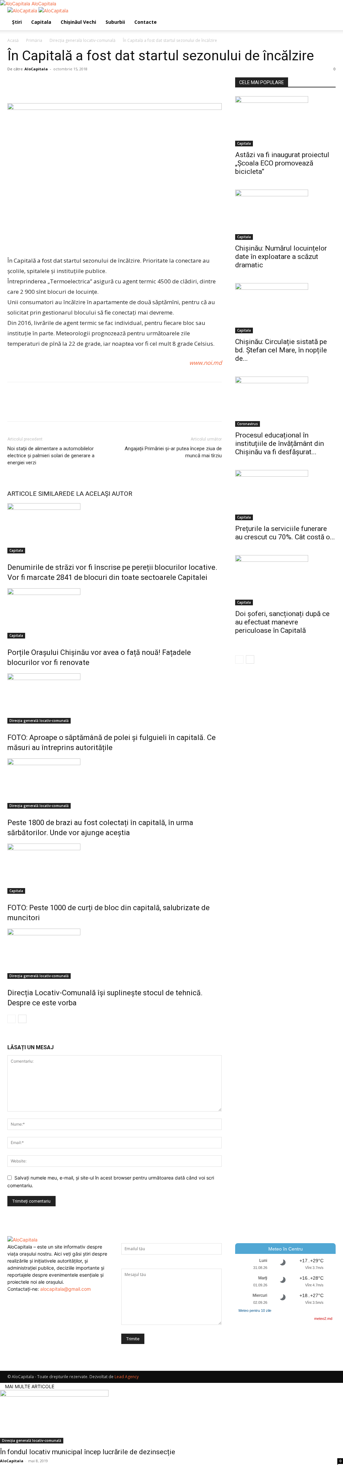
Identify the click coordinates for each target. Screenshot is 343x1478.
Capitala (41, 22)
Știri (17, 22)
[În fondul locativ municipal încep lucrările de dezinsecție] (171, 1416)
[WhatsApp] (60, 84)
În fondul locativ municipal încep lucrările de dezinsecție (87, 1452)
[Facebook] (14, 84)
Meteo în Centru (285, 1249)
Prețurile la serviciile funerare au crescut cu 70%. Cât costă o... (285, 533)
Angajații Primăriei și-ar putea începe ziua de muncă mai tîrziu (173, 452)
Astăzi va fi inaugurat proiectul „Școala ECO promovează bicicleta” (282, 163)
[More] (76, 84)
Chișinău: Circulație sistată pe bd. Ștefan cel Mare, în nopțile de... (281, 350)
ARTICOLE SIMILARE (36, 493)
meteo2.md (323, 1319)
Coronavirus (247, 423)
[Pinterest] (45, 84)
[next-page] (22, 1019)
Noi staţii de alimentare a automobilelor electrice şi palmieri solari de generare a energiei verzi (50, 456)
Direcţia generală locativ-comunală (83, 40)
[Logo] (23, 10)
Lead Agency (127, 1377)
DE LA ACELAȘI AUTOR (99, 493)
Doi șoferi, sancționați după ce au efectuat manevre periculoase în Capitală (282, 622)
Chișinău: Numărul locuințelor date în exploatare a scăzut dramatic (281, 256)
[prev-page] (11, 1019)
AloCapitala (36, 68)
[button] (328, 15)
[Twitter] (29, 84)
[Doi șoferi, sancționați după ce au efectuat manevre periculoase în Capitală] (285, 580)
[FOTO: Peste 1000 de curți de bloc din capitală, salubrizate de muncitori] (114, 869)
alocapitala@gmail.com (65, 1289)
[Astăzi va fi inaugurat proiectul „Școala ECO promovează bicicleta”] (285, 121)
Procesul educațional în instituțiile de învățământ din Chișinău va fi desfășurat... (279, 443)
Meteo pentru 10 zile (254, 1310)
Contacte (145, 22)
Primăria (34, 40)
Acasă (13, 40)
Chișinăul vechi (78, 22)
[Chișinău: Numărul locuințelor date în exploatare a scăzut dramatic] (285, 215)
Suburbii (115, 22)
